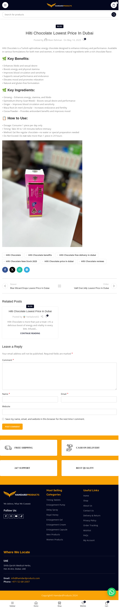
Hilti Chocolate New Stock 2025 (21, 261)
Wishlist (87, 530)
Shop (85, 500)
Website (6, 406)
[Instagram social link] (11, 516)
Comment (8, 360)
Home (86, 495)
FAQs (85, 535)
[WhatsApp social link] (19, 270)
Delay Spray (52, 509)
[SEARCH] (113, 14)
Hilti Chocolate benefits (40, 255)
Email (64, 393)
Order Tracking (90, 525)
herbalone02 (32, 316)
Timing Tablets (53, 499)
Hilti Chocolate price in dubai (59, 261)
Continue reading (30, 333)
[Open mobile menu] (5, 5)
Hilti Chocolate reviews (92, 261)
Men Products (53, 534)
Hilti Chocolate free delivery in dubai (77, 255)
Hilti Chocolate (13, 255)
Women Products (54, 539)
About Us (87, 505)
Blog (59, 26)
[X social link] (12, 270)
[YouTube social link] (16, 516)
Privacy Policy (89, 520)
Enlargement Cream (56, 524)
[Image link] (21, 493)
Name (6, 393)
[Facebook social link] (5, 270)
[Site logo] (59, 4)
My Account (89, 540)
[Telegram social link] (27, 270)
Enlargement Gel (54, 519)
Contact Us (88, 510)
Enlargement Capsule (56, 529)
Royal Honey (52, 514)
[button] (111, 592)
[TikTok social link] (21, 516)
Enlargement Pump (55, 504)
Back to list (59, 286)
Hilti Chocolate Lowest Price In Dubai (30, 311)
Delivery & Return (91, 515)
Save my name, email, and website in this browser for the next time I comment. (45, 419)
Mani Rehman (55, 40)
